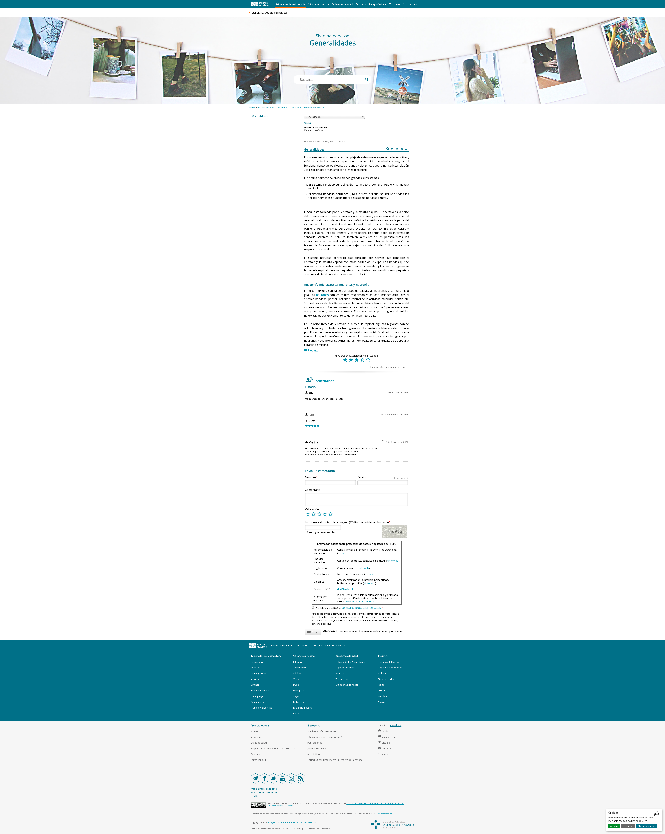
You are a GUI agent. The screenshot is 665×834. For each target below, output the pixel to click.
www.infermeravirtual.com (360, 601)
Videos (254, 731)
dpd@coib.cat (345, 589)
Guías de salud (259, 742)
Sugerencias (313, 828)
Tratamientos (343, 679)
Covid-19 (382, 696)
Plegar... (311, 350)
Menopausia (300, 690)
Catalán (382, 725)
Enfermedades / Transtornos (351, 661)
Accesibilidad (314, 754)
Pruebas (340, 673)
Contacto (384, 748)
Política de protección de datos (265, 828)
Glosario (382, 690)
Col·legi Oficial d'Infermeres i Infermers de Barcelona (335, 759)
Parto (296, 713)
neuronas (322, 295)
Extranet (326, 828)
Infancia (297, 661)
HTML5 (254, 795)
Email (382, 477)
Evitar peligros (258, 696)
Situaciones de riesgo (347, 684)
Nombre (310, 477)
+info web (343, 553)
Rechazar (628, 825)
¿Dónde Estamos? (316, 748)
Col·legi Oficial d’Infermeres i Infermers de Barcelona (291, 822)
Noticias (382, 701)
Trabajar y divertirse (261, 707)
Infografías (256, 737)
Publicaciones (314, 742)
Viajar (296, 696)
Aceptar (614, 825)
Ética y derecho (386, 679)
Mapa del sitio (387, 737)
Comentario (312, 490)
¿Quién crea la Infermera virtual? (324, 737)
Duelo (296, 684)
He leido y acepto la (349, 607)
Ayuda (383, 731)
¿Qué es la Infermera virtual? (322, 731)
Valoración (312, 509)
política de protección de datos (361, 608)
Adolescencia (300, 667)
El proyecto (313, 725)
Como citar (340, 141)
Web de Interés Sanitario (264, 788)
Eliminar (255, 684)
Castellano (395, 725)
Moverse (255, 679)
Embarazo (298, 701)
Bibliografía (328, 141)
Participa (255, 754)
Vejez (296, 679)
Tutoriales (394, 4)
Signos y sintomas (345, 667)
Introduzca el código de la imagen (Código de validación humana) (347, 522)
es (415, 4)
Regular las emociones (390, 667)
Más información (646, 825)
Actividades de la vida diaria (290, 4)
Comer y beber (258, 673)
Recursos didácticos (388, 661)
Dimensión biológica (313, 107)
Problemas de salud (342, 4)
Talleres (382, 673)
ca (410, 4)
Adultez (297, 673)
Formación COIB (259, 759)
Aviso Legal (299, 828)
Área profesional (378, 4)
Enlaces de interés (312, 141)
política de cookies (637, 820)
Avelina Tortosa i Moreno (315, 127)
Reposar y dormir (260, 690)
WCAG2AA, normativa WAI (264, 792)
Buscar (383, 754)
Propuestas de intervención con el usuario (273, 748)
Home (252, 107)
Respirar (255, 667)
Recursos (361, 4)
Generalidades (260, 116)
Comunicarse (258, 701)
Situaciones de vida (318, 4)
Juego (381, 684)
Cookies (286, 828)
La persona (295, 107)
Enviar (312, 631)
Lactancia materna (303, 707)
